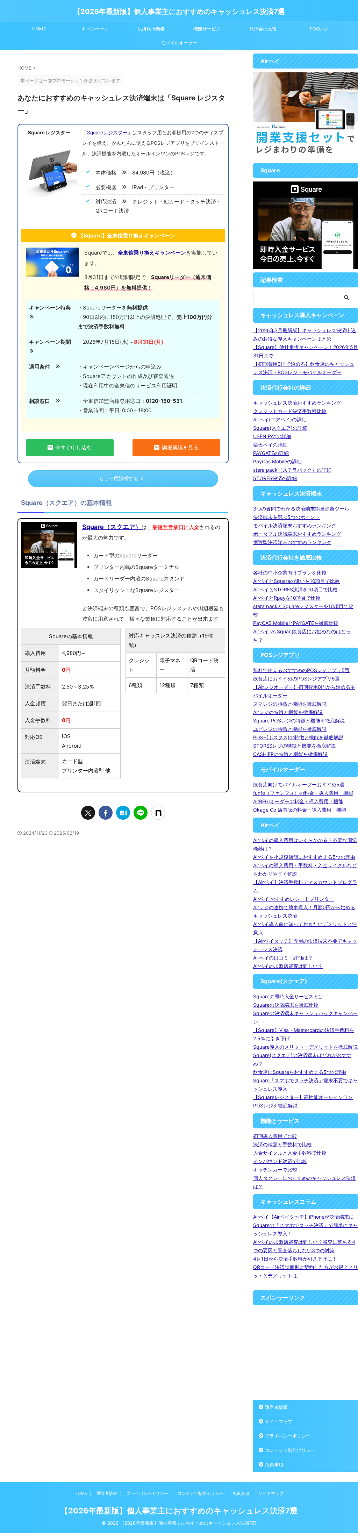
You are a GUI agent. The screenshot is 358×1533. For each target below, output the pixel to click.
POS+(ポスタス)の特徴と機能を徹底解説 (298, 737)
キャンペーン (95, 28)
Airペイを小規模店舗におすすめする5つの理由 (304, 857)
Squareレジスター (107, 132)
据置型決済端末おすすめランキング (292, 542)
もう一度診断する (118, 478)
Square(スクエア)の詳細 (280, 428)
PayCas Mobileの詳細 (277, 461)
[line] (141, 813)
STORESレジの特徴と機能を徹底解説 (294, 746)
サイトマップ (278, 1421)
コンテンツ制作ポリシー (290, 1450)
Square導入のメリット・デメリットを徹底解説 (305, 1047)
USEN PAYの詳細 (272, 436)
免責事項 (274, 1464)
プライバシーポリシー (287, 1436)
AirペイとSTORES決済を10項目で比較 (295, 589)
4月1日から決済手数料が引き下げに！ (295, 1259)
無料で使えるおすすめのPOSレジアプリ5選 (301, 670)
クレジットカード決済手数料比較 (290, 411)
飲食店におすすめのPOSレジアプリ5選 (296, 679)
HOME (39, 28)
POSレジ (319, 28)
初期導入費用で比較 (275, 1136)
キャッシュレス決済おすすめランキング (297, 403)
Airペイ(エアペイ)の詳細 (280, 419)
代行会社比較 (263, 28)
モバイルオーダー (179, 42)
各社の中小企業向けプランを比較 (290, 573)
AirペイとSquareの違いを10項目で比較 (296, 581)
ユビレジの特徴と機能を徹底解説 (290, 729)
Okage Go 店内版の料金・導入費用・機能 (299, 810)
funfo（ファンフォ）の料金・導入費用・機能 (303, 793)
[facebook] (106, 813)
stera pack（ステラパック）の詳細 (292, 470)
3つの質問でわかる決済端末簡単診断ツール (301, 509)
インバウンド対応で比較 (280, 1161)
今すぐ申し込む (73, 447)
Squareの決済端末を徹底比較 (285, 1005)
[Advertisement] (305, 1352)
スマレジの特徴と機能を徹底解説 (290, 704)
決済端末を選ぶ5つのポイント (286, 517)
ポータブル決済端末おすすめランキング (297, 534)
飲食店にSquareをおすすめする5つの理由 (299, 1072)
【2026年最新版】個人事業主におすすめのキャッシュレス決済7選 (179, 11)
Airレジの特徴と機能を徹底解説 (288, 712)
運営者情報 (276, 1407)
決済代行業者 (151, 28)
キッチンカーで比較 (275, 1169)
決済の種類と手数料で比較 (282, 1144)
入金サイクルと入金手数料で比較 (290, 1153)
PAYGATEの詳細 (271, 453)
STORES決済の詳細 (275, 478)
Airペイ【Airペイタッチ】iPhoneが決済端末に (303, 1217)
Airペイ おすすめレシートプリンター (293, 899)
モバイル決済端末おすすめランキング (294, 525)
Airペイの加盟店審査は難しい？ (288, 966)
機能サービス (207, 28)
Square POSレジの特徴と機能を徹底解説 (299, 720)
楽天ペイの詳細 (270, 445)
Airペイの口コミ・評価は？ (283, 958)
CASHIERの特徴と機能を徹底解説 (290, 754)
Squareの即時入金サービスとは (288, 996)
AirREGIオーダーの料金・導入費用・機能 (298, 801)
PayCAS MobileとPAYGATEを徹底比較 (295, 623)
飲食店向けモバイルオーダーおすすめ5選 (298, 784)
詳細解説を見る (180, 447)
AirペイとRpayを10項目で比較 (287, 598)
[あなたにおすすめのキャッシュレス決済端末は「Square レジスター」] (123, 813)
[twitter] (88, 813)
